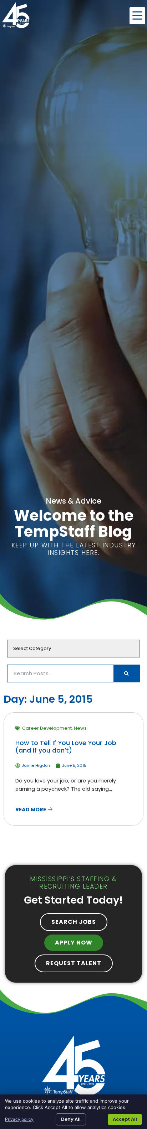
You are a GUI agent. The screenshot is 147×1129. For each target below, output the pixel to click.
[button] (137, 15)
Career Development (47, 728)
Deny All (71, 1119)
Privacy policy (19, 1119)
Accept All (125, 1119)
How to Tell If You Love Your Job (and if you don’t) (65, 747)
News (80, 728)
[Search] (126, 673)
